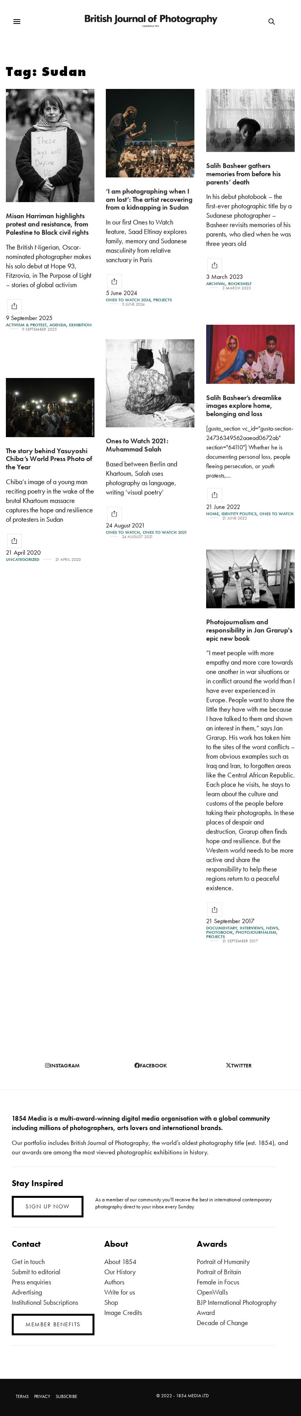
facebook (153, 1065)
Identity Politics (239, 514)
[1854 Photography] (150, 22)
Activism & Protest (26, 325)
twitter (241, 1065)
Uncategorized (22, 559)
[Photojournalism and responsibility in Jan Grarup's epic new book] (250, 579)
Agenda (57, 325)
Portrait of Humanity (223, 1261)
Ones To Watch (276, 514)
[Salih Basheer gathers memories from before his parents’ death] (250, 120)
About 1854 (120, 1261)
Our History (120, 1271)
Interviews (251, 928)
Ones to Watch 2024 (128, 300)
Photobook (219, 932)
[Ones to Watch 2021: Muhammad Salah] (150, 383)
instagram (65, 1065)
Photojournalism (256, 932)
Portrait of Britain (219, 1271)
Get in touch (28, 1261)
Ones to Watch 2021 (165, 532)
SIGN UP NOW (47, 1206)
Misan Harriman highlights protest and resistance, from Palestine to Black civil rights (47, 223)
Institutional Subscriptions (45, 1302)
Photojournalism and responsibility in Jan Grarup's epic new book (249, 629)
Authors (114, 1281)
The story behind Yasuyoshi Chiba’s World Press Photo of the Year (49, 458)
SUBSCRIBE (66, 1396)
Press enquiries (31, 1281)
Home (212, 514)
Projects (162, 300)
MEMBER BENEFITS (53, 1324)
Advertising (27, 1292)
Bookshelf (240, 284)
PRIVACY (42, 1396)
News (272, 928)
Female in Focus (218, 1281)
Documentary (221, 928)
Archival (215, 284)
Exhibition (80, 325)
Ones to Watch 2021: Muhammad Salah (137, 445)
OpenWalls (212, 1292)
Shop (111, 1302)
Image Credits (123, 1312)
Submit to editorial (36, 1271)
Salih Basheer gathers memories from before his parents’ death (243, 173)
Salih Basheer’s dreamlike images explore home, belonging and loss (243, 405)
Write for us (119, 1292)
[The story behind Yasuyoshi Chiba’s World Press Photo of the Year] (50, 407)
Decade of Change (222, 1322)
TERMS (22, 1396)
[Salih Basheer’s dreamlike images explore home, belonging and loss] (250, 354)
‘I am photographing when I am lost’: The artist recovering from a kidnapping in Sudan (149, 199)
